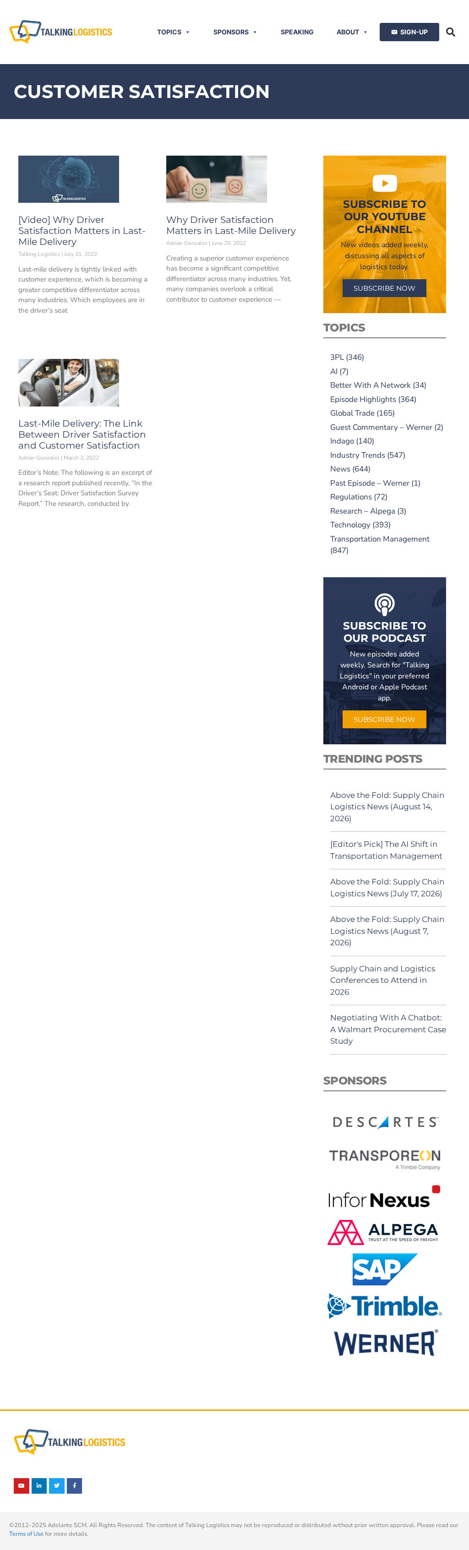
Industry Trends (357, 455)
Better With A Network (370, 385)
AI (334, 371)
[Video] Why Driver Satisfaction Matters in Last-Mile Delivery (82, 230)
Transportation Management (380, 539)
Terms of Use (26, 1534)
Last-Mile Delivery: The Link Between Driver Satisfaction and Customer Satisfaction (82, 434)
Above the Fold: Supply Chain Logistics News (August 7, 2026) (387, 931)
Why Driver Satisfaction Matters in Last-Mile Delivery (231, 225)
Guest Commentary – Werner (381, 427)
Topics (169, 32)
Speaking (297, 32)
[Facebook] (74, 1486)
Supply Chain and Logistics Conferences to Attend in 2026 (382, 980)
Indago (342, 441)
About (348, 32)
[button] (451, 32)
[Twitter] (57, 1486)
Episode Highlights (363, 399)
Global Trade (352, 413)
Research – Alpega (362, 511)
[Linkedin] (39, 1486)
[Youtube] (21, 1486)
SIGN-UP (414, 32)
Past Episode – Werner (369, 483)
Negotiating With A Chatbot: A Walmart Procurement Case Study (388, 1029)
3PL (337, 357)
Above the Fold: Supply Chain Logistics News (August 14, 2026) (387, 807)
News (340, 469)
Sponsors (231, 32)
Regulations (351, 497)
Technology (350, 525)
